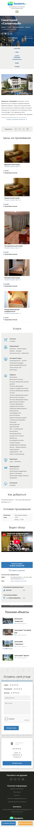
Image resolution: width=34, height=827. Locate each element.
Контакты (17, 795)
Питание (6, 693)
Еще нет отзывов (28, 38)
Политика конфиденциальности (17, 798)
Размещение (8, 689)
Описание (17, 48)
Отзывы (17, 66)
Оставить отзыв (11, 728)
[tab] (17, 155)
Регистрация (17, 792)
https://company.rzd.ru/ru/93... (19, 581)
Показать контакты (9, 823)
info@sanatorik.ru (17, 814)
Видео (17, 63)
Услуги (17, 56)
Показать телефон (17, 565)
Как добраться (17, 59)
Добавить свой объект (17, 789)
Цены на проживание (26, 823)
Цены (17, 52)
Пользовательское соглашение (17, 802)
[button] (13, 166)
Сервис (6, 685)
